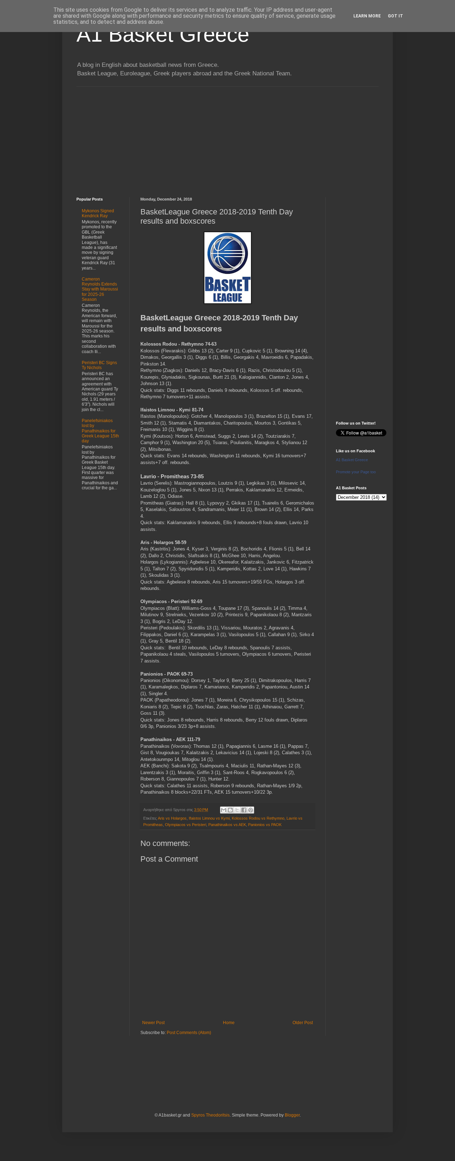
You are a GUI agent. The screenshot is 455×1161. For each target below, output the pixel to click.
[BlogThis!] (230, 810)
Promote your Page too (356, 472)
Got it (395, 16)
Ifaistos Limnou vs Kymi (209, 818)
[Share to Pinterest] (250, 810)
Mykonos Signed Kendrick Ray (98, 213)
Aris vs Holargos (172, 818)
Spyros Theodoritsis (210, 1115)
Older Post (303, 1022)
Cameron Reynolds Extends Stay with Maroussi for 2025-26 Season (100, 289)
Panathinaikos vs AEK (227, 824)
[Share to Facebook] (243, 810)
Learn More (367, 16)
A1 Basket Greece (162, 34)
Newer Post (153, 1022)
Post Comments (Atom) (189, 1032)
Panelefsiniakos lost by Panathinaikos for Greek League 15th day (100, 431)
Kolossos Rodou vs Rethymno (258, 818)
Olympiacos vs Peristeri (185, 824)
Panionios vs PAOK (265, 824)
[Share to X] (237, 810)
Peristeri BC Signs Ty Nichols (99, 365)
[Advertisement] (227, 136)
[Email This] (223, 810)
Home (229, 1022)
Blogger (292, 1115)
